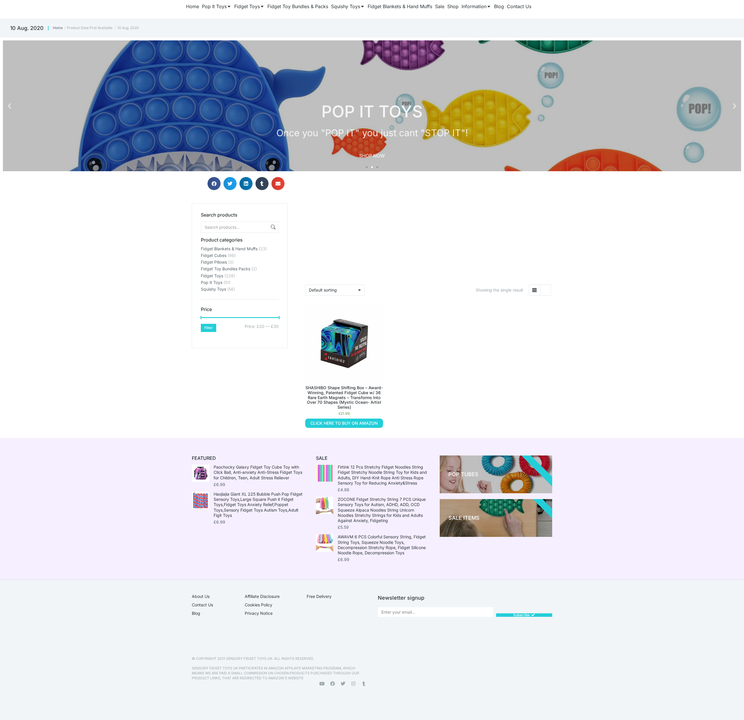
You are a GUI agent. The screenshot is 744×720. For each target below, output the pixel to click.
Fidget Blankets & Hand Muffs (229, 248)
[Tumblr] (364, 683)
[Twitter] (343, 683)
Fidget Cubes (213, 255)
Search (273, 227)
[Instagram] (353, 683)
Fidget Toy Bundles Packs (225, 268)
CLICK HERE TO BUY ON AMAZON (344, 423)
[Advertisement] (240, 384)
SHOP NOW (372, 148)
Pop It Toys (211, 282)
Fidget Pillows (214, 262)
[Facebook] (332, 683)
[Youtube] (322, 683)
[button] (9, 106)
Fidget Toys (212, 275)
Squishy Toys (213, 289)
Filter (208, 328)
